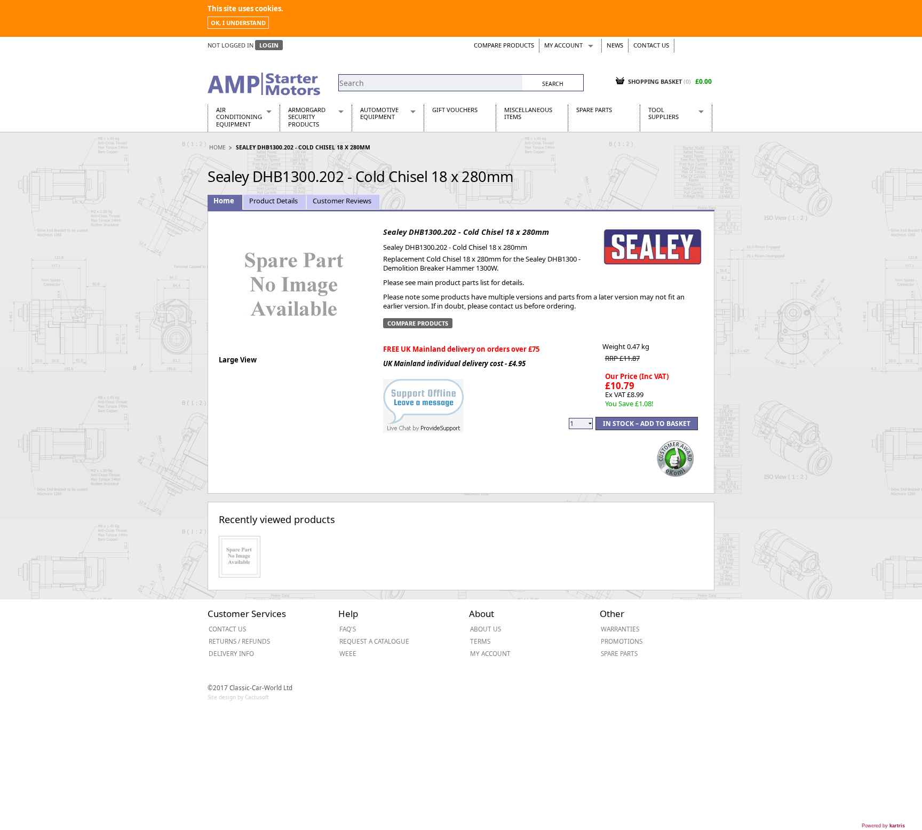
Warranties (620, 629)
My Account (563, 45)
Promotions (621, 641)
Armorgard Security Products (306, 117)
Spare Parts (594, 110)
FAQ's (347, 629)
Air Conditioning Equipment (239, 117)
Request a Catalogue (374, 641)
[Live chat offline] (423, 400)
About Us (485, 629)
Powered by (883, 825)
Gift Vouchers (455, 110)
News (615, 45)
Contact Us (651, 45)
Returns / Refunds (239, 641)
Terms (480, 641)
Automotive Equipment (379, 113)
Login (269, 45)
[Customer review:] (675, 457)
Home (217, 147)
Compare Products (504, 45)
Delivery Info (231, 653)
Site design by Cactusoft (238, 697)
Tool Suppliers (663, 113)
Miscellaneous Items (528, 113)
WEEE (347, 653)
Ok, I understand (238, 23)
